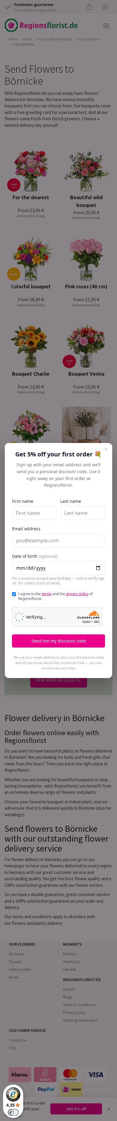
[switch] (13, 1112)
